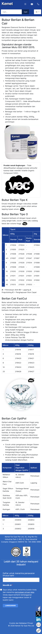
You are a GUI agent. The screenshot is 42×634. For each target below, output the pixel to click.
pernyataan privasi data (24, 592)
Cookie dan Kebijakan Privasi (21, 623)
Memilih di (7, 585)
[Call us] (38, 4)
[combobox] (11, 11)
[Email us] (32, 4)
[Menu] (25, 4)
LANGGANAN (10, 606)
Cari (25, 12)
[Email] (38, 625)
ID (37, 12)
